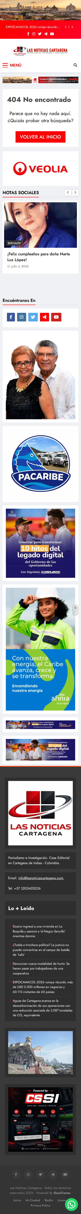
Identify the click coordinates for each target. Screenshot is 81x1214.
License (62, 1200)
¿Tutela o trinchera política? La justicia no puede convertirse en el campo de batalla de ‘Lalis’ (41, 950)
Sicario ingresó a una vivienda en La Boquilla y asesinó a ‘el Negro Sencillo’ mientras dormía (39, 931)
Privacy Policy (40, 1205)
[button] (71, 1204)
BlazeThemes (62, 1193)
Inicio (17, 1200)
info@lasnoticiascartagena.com (40, 878)
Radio (49, 1200)
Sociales (14, 243)
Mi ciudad (32, 1200)
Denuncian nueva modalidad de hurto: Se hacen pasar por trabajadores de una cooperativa (41, 968)
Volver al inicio (40, 136)
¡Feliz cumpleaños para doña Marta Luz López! (38, 257)
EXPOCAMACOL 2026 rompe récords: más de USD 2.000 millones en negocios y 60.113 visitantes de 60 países (34, 27)
